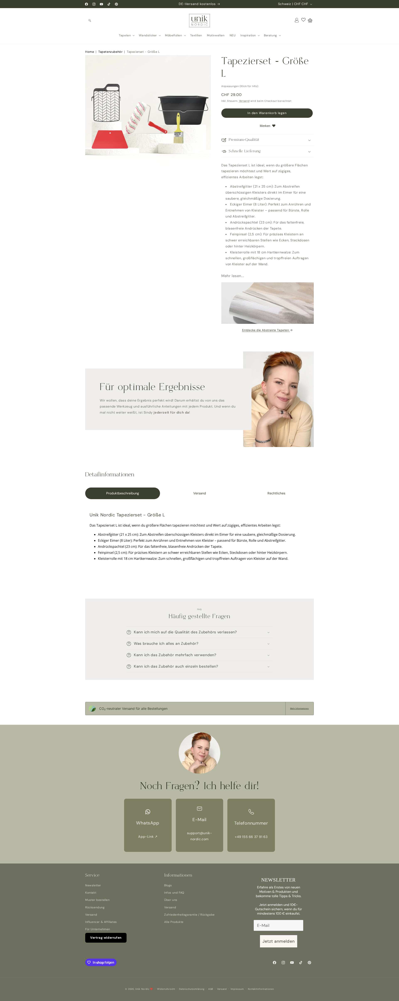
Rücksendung (95, 907)
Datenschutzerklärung (191, 988)
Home (89, 52)
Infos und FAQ (174, 892)
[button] (89, 20)
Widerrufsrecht (166, 988)
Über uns (170, 900)
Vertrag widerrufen (106, 938)
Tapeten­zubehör (110, 52)
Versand (244, 101)
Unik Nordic (142, 988)
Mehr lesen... (232, 275)
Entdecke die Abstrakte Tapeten (266, 330)
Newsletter (93, 885)
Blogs (168, 885)
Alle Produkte (173, 922)
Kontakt (90, 892)
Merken (265, 126)
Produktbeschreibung (122, 493)
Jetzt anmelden (278, 941)
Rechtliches (276, 493)
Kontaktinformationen (261, 988)
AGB (210, 988)
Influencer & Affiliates (101, 922)
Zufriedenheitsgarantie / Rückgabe (189, 914)
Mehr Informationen (299, 708)
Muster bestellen (97, 900)
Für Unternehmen (97, 929)
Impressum (237, 988)
